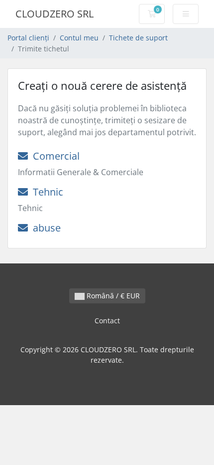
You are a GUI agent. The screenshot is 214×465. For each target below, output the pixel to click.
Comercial (54, 156)
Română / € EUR (112, 295)
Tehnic (45, 192)
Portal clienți (28, 37)
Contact (107, 320)
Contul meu (79, 37)
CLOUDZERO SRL (54, 13)
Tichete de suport (138, 37)
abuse (44, 227)
